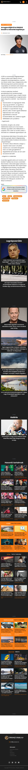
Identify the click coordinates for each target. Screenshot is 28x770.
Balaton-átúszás (21, 694)
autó (7, 490)
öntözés (2, 681)
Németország (6, 198)
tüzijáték (20, 665)
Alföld (11, 680)
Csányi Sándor (17, 518)
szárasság (10, 648)
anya (25, 568)
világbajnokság (17, 196)
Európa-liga (8, 477)
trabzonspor (3, 477)
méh (21, 568)
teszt (21, 537)
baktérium (6, 666)
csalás (6, 694)
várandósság (17, 569)
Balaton (16, 694)
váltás (23, 490)
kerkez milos (3, 490)
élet (18, 582)
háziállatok (20, 596)
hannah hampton (18, 505)
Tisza (7, 681)
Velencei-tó (3, 648)
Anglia (25, 477)
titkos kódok (6, 633)
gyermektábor (19, 633)
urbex (15, 633)
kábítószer (21, 681)
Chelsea (16, 504)
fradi (9, 476)
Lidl (1, 665)
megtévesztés (6, 695)
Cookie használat (13, 755)
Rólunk (11, 751)
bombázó (23, 505)
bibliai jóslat (7, 568)
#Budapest (17, 665)
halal (20, 582)
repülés (2, 633)
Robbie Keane (17, 490)
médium (23, 582)
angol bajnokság (21, 504)
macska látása (17, 597)
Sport (4, 196)
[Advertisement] (14, 297)
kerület (8, 537)
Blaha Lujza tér (21, 680)
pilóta (10, 633)
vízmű (21, 648)
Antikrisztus (3, 569)
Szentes (18, 648)
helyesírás (18, 537)
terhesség (22, 569)
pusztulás (24, 648)
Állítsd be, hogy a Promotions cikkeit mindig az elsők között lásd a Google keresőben (16, 189)
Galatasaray (17, 477)
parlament (23, 666)
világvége (3, 568)
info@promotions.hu (14, 742)
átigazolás (22, 476)
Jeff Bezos (3, 519)
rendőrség (16, 680)
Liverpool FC (3, 504)
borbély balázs (5, 476)
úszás (25, 694)
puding (2, 666)
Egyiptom (2, 596)
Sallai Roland (17, 476)
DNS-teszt (3, 582)
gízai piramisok (7, 596)
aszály (7, 648)
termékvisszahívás (6, 665)
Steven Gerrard (4, 505)
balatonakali (17, 634)
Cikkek (9, 196)
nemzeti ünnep (18, 666)
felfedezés (22, 597)
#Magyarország (4, 680)
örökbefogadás (4, 583)
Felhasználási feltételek (14, 749)
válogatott (14, 198)
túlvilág (16, 582)
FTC (1, 476)
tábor (23, 633)
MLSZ (21, 518)
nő (23, 568)
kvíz (1, 537)
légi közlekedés (8, 634)
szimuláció (24, 596)
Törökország (22, 477)
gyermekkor (7, 582)
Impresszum (12, 752)
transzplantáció (17, 568)
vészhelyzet (3, 634)
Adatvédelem (12, 754)
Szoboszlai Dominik (9, 504)
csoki (11, 665)
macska (16, 596)
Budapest (4, 537)
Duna (5, 681)
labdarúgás (6, 200)
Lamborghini (10, 490)
